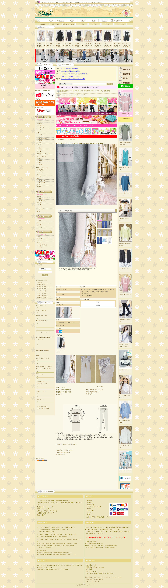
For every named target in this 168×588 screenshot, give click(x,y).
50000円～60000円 (41, 295)
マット (39, 220)
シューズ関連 (42, 156)
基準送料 (94, 24)
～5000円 (39, 282)
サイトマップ (120, 24)
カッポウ (39, 151)
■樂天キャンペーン (41, 114)
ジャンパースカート (43, 138)
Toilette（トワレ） (41, 381)
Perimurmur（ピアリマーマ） (43, 369)
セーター (39, 130)
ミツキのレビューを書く (42, 408)
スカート (39, 147)
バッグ (39, 196)
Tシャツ (39, 132)
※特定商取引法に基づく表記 (94, 579)
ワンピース (40, 136)
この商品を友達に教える (93, 392)
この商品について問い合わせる (94, 390)
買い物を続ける (90, 394)
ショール (39, 172)
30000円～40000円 (41, 291)
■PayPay (37, 99)
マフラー (39, 176)
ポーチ (39, 205)
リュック (39, 207)
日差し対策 (40, 170)
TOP (57, 139)
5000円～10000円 (41, 284)
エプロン (39, 149)
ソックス (39, 247)
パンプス (39, 158)
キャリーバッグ (41, 200)
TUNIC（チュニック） (42, 383)
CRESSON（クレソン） (42, 320)
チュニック (40, 125)
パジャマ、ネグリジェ (43, 153)
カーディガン (41, 128)
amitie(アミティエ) (41, 310)
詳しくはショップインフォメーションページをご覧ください (103, 577)
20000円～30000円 (41, 288)
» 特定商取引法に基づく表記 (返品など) (66, 444)
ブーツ (39, 162)
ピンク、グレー (60, 305)
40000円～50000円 (41, 293)
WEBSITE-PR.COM (41, 406)
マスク (39, 187)
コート (39, 121)
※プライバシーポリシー (92, 581)
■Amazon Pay (39, 107)
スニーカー (40, 164)
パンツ (39, 144)
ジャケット (40, 123)
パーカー (39, 140)
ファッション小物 (69, 139)
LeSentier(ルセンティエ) (42, 350)
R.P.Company (39, 374)
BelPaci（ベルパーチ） (42, 315)
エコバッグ (40, 209)
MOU (37, 355)
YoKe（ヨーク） (40, 399)
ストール (39, 174)
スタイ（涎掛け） (42, 245)
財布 (38, 211)
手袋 (38, 184)
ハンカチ (39, 227)
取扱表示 (107, 24)
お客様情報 (42, 24)
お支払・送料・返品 (68, 24)
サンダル (39, 160)
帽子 (38, 178)
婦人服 (61, 139)
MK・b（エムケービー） (42, 358)
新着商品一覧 (125, 113)
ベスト (39, 142)
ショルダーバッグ (42, 198)
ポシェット (40, 202)
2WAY (39, 236)
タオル (39, 225)
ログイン (45, 87)
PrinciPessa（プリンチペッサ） (44, 366)
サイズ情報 (81, 24)
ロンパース (40, 238)
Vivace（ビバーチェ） (42, 391)
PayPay (89, 508)
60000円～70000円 (41, 297)
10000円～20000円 (41, 286)
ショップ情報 (55, 24)
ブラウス (39, 134)
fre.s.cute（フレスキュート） (43, 332)
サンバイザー (41, 180)
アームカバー (41, 182)
